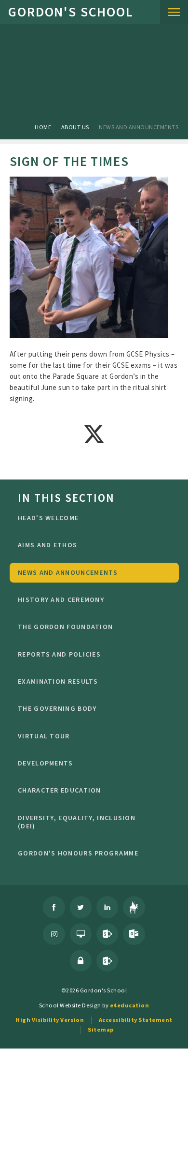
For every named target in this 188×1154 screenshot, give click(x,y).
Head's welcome (48, 517)
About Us (75, 127)
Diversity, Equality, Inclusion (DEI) (76, 822)
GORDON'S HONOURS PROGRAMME (78, 853)
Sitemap (101, 1029)
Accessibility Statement (136, 1019)
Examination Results (58, 681)
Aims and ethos (47, 544)
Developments (45, 763)
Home (43, 127)
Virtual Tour (44, 736)
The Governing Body (57, 708)
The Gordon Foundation (65, 626)
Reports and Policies (59, 654)
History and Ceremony (61, 599)
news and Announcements (138, 127)
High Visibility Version (49, 1019)
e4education (129, 1005)
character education (59, 790)
